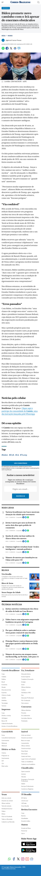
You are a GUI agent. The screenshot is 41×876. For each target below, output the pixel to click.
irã (18, 455)
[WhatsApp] (3, 49)
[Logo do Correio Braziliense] (20, 2)
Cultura (23, 690)
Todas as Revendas (7, 819)
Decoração (24, 753)
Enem (23, 684)
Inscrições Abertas (26, 718)
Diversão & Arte (6, 690)
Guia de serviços (26, 748)
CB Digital (4, 718)
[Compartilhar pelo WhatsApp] (28, 517)
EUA (12, 455)
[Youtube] (27, 859)
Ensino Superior (25, 676)
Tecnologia (5, 703)
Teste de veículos (6, 806)
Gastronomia (5, 740)
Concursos (26, 707)
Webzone (4, 743)
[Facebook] (7, 49)
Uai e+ (23, 833)
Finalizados (24, 721)
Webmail (4, 746)
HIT (3, 761)
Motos (3, 814)
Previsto (23, 713)
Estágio (23, 682)
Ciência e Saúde (6, 695)
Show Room (24, 751)
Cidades (4, 676)
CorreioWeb (7, 732)
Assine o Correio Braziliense (9, 726)
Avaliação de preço (7, 808)
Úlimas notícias (25, 746)
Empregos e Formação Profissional (27, 780)
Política (4, 679)
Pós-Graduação (25, 700)
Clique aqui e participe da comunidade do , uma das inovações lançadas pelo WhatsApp (20, 411)
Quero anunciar (25, 771)
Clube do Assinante (7, 723)
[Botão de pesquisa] (38, 2)
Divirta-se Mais (9, 749)
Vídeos (3, 811)
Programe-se (5, 755)
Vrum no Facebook (7, 816)
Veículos (23, 777)
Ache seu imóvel (26, 735)
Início (3, 35)
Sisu (22, 695)
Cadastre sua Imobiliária (28, 764)
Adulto (23, 783)
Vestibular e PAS (26, 692)
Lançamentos (25, 743)
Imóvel (24, 732)
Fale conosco (25, 703)
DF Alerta (24, 798)
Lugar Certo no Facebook (28, 759)
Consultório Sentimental (8, 738)
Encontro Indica (25, 821)
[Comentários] (19, 49)
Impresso (6, 709)
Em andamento (25, 715)
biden (5, 455)
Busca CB (4, 721)
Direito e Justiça (6, 715)
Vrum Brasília (25, 806)
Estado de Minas (26, 828)
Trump (24, 455)
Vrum (4, 794)
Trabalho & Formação (27, 679)
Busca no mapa (25, 740)
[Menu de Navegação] (3, 2)
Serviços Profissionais (27, 786)
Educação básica (26, 674)
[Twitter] (11, 49)
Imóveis (23, 774)
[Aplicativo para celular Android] (28, 850)
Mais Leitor (5, 766)
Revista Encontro (29, 809)
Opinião (4, 698)
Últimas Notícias (26, 687)
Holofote (4, 700)
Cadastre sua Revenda (8, 822)
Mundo (10, 35)
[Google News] (15, 49)
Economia (4, 684)
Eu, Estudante (27, 670)
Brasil (3, 682)
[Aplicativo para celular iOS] (28, 844)
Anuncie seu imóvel (26, 738)
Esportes (4, 692)
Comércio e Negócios (27, 789)
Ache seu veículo (6, 798)
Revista (23, 816)
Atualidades (24, 818)
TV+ (3, 763)
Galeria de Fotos (26, 756)
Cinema (4, 753)
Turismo (4, 706)
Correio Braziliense (11, 670)
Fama (3, 735)
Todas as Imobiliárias (27, 761)
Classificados (27, 768)
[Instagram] (22, 859)
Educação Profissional (27, 698)
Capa (3, 674)
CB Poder (24, 803)
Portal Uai (24, 831)
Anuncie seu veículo (7, 800)
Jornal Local (24, 800)
